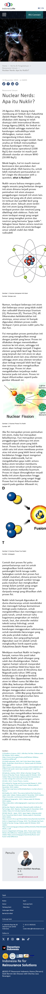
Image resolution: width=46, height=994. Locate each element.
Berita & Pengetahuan (19, 66)
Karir (24, 901)
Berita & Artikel (7, 913)
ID (39, 8)
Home (4, 66)
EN (42, 8)
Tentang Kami (6, 907)
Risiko (4, 901)
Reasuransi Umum (10, 68)
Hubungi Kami (27, 904)
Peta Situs (26, 907)
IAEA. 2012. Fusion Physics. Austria (16, 781)
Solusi (4, 904)
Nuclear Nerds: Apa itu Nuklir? (15, 70)
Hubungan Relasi (8, 910)
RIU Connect (34, 14)
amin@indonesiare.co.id (28, 877)
